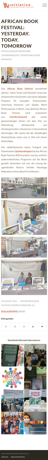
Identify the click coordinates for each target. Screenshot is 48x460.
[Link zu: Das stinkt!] (35, 355)
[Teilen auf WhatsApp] (24, 327)
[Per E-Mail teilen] (42, 327)
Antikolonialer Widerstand (16, 51)
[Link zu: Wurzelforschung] (12, 423)
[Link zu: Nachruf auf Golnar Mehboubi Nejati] (35, 423)
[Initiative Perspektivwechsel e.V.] (19, 5)
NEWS (22, 311)
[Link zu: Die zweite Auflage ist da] (35, 400)
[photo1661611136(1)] (24, 75)
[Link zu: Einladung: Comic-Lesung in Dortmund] (12, 355)
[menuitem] (43, 5)
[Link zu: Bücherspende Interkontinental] (35, 378)
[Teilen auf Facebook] (5, 327)
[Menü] (43, 5)
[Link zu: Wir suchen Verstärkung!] (12, 378)
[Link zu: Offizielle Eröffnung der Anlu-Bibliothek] (12, 400)
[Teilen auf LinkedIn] (33, 327)
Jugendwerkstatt (10, 55)
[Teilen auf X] (14, 327)
